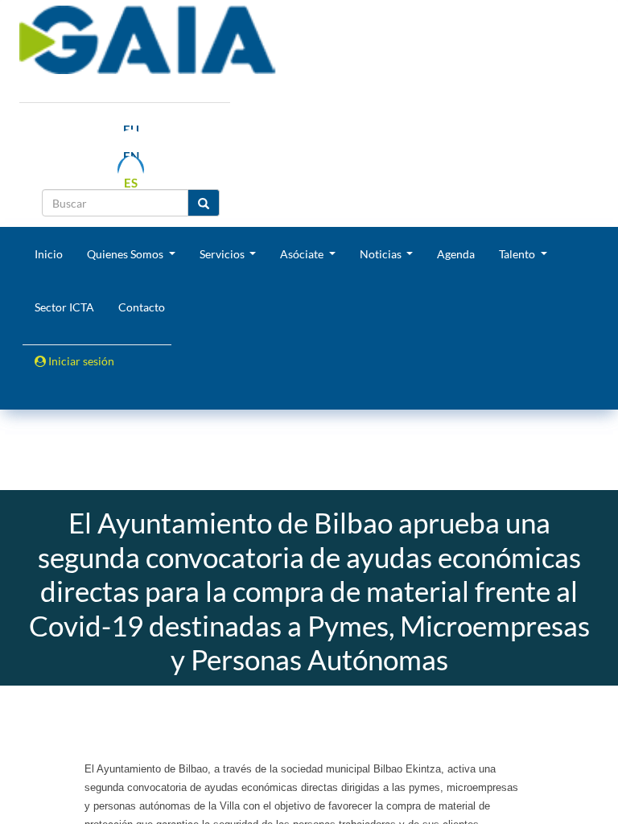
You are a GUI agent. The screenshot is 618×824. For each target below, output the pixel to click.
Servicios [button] (223, 254)
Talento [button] (518, 254)
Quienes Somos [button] (126, 254)
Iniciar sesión (80, 361)
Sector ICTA (64, 307)
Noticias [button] (382, 254)
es (131, 182)
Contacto (141, 307)
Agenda (456, 254)
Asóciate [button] (303, 254)
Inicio (49, 254)
